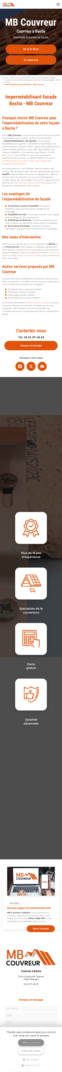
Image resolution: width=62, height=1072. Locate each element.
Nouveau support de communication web (29, 907)
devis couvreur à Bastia (38, 302)
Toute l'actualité (40, 928)
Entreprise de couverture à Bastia (25, 289)
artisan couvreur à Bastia (29, 255)
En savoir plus (31, 59)
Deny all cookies (31, 1051)
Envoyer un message (31, 345)
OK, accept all (32, 1042)
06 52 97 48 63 (31, 49)
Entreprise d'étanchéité (14, 163)
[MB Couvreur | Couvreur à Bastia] (8, 4)
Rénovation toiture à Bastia (21, 292)
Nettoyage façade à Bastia (21, 295)
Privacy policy (32, 1065)
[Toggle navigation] (58, 4)
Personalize (32, 1059)
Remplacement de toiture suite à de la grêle (24, 160)
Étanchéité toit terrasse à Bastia (24, 297)
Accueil (5, 78)
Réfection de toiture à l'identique (30, 182)
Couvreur (9, 155)
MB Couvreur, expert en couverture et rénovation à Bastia (33, 78)
